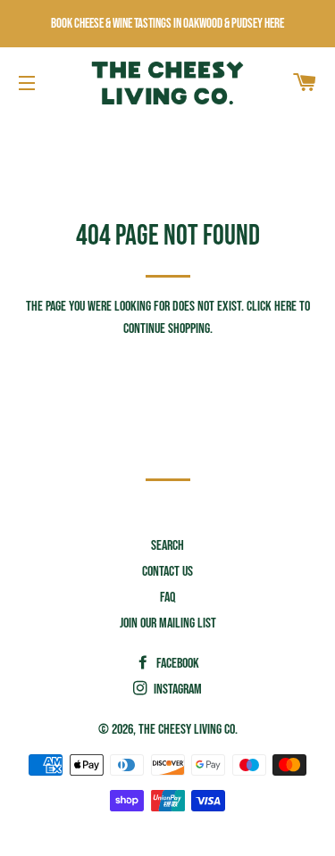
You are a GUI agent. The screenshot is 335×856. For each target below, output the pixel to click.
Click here (272, 306)
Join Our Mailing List (168, 623)
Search (167, 545)
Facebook (176, 663)
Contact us (167, 571)
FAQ (167, 597)
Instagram (176, 689)
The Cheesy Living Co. (188, 729)
